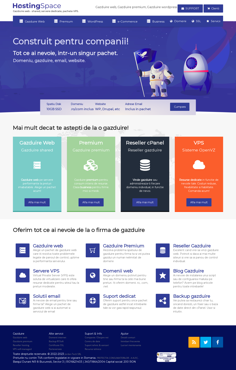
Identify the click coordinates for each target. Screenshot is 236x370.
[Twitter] (205, 342)
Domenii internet (57, 337)
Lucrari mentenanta (131, 345)
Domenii (180, 21)
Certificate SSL (56, 345)
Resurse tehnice (93, 349)
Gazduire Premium (123, 245)
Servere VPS (46, 271)
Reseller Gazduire (192, 245)
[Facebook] (217, 342)
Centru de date (92, 341)
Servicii (215, 21)
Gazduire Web (35, 21)
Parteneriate (55, 349)
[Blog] (193, 342)
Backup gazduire (191, 296)
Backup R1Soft (56, 341)
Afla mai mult (37, 202)
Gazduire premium (22, 341)
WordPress (95, 21)
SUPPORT (192, 8)
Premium (66, 21)
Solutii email (46, 296)
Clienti (215, 8)
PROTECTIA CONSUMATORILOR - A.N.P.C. (117, 357)
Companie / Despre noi (96, 337)
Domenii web (118, 271)
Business (158, 21)
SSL (198, 21)
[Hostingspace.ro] (46, 7)
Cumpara (180, 106)
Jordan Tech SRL (73, 354)
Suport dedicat (119, 296)
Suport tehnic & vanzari (97, 345)
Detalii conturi (128, 337)
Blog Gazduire (188, 271)
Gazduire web (48, 245)
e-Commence (128, 21)
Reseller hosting (21, 345)
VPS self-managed (22, 349)
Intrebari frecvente (130, 341)
